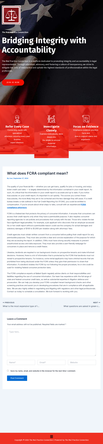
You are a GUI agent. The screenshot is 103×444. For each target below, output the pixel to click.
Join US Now (13, 82)
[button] (48, 78)
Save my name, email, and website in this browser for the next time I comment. (43, 371)
